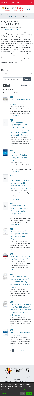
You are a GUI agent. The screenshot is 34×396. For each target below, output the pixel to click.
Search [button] (28, 79)
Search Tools (26, 85)
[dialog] (17, 389)
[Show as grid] (8, 85)
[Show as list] (4, 85)
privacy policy (22, 390)
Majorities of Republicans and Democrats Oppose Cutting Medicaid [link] (20, 102)
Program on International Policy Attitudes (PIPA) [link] (16, 15)
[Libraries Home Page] (17, 370)
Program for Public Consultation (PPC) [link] (12, 17)
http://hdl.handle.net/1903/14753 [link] (11, 29)
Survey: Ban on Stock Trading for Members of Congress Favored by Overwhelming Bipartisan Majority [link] (20, 281)
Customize (4, 393)
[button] (12, 9)
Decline (23, 393)
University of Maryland (10, 2)
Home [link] (3, 15)
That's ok (29, 393)
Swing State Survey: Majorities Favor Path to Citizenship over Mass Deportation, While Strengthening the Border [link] (20, 183)
